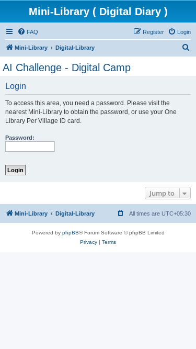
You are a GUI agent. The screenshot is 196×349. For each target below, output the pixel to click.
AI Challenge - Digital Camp (67, 67)
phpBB (70, 232)
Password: (19, 137)
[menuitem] (27, 32)
